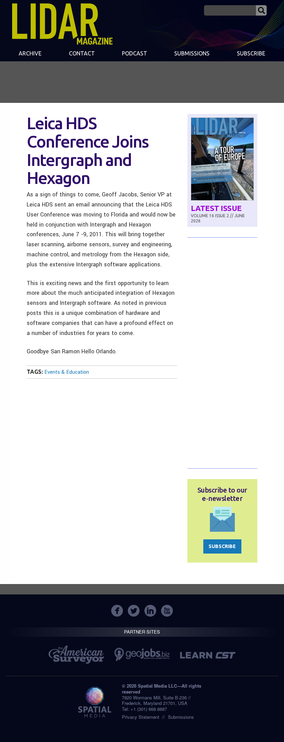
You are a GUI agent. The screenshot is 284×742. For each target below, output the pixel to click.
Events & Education (66, 372)
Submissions (181, 717)
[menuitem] (30, 54)
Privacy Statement (140, 717)
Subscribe (251, 53)
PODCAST (134, 53)
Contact (82, 53)
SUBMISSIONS (192, 53)
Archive (30, 53)
